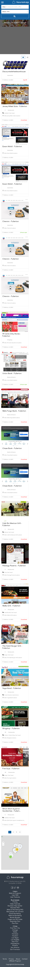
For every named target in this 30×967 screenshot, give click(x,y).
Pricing (15, 902)
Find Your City (15, 928)
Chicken (6, 735)
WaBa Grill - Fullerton (11, 606)
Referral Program (15, 893)
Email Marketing (15, 913)
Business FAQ (15, 907)
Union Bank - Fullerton (12, 373)
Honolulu (15, 934)
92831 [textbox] (8, 11)
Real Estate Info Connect (15, 911)
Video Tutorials (15, 904)
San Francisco (15, 949)
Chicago (15, 930)
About (18, 959)
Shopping (9, 340)
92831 (11, 80)
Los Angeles (15, 940)
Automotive (10, 75)
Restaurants (11, 110)
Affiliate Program (15, 961)
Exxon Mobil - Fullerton (12, 146)
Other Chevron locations (10, 228)
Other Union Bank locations (10, 380)
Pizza (5, 572)
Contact (24, 959)
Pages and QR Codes (15, 919)
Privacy (11, 959)
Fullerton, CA (7, 80)
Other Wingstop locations (10, 738)
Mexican (6, 532)
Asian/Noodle (7, 612)
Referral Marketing (15, 915)
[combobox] (15, 11)
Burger (6, 655)
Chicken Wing (11, 735)
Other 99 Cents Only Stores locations (12, 342)
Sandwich (6, 113)
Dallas (15, 932)
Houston (15, 936)
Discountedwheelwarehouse (14, 71)
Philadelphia (15, 943)
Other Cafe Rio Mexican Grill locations (13, 535)
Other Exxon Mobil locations (10, 153)
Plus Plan (15, 923)
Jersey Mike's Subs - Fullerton (14, 106)
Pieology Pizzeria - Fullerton (14, 566)
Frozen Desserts (8, 695)
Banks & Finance (11, 377)
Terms (5, 959)
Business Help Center (15, 906)
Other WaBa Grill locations (10, 615)
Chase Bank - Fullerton (12, 448)
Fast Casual (11, 113)
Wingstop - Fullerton (11, 728)
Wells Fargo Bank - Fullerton (14, 411)
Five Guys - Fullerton (10, 768)
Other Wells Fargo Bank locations (12, 417)
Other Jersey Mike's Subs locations (12, 115)
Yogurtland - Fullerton (11, 688)
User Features (15, 897)
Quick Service (15, 695)
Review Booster (15, 917)
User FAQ (15, 895)
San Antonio (15, 947)
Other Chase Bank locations (10, 455)
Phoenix (15, 945)
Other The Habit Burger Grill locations (13, 657)
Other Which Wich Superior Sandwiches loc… (14, 820)
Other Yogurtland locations (10, 697)
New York (15, 941)
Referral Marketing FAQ (15, 909)
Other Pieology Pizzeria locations (12, 575)
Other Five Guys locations (10, 778)
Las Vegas (15, 938)
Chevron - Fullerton (10, 221)
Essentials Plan (15, 921)
